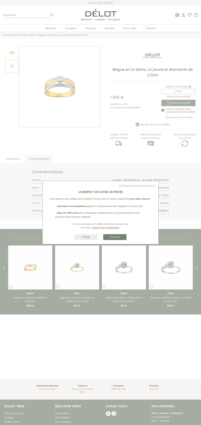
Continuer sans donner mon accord (137, 185)
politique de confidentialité (105, 227)
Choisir (86, 237)
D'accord (115, 237)
